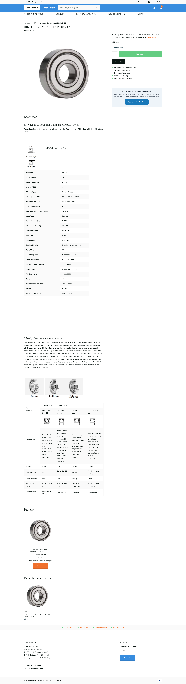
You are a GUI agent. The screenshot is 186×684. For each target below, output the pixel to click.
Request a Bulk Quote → (137, 102)
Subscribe (128, 658)
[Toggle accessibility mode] (149, 1)
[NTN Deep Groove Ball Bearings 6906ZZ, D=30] (37, 596)
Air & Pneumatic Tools (33, 14)
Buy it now (118, 61)
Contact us (141, 2)
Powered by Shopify (45, 680)
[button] (117, 52)
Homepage (27, 23)
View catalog (31, 7)
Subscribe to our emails (128, 646)
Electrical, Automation (86, 14)
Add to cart (140, 54)
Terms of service (101, 627)
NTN (32, 30)
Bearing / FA (59, 14)
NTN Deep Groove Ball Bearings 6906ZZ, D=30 (37, 615)
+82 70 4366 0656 (34, 665)
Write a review (40, 566)
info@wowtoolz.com (35, 668)
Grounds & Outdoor (116, 14)
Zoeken (97, 7)
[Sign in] (155, 7)
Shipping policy (118, 627)
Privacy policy (69, 627)
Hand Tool (140, 14)
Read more (152, 37)
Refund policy (85, 627)
